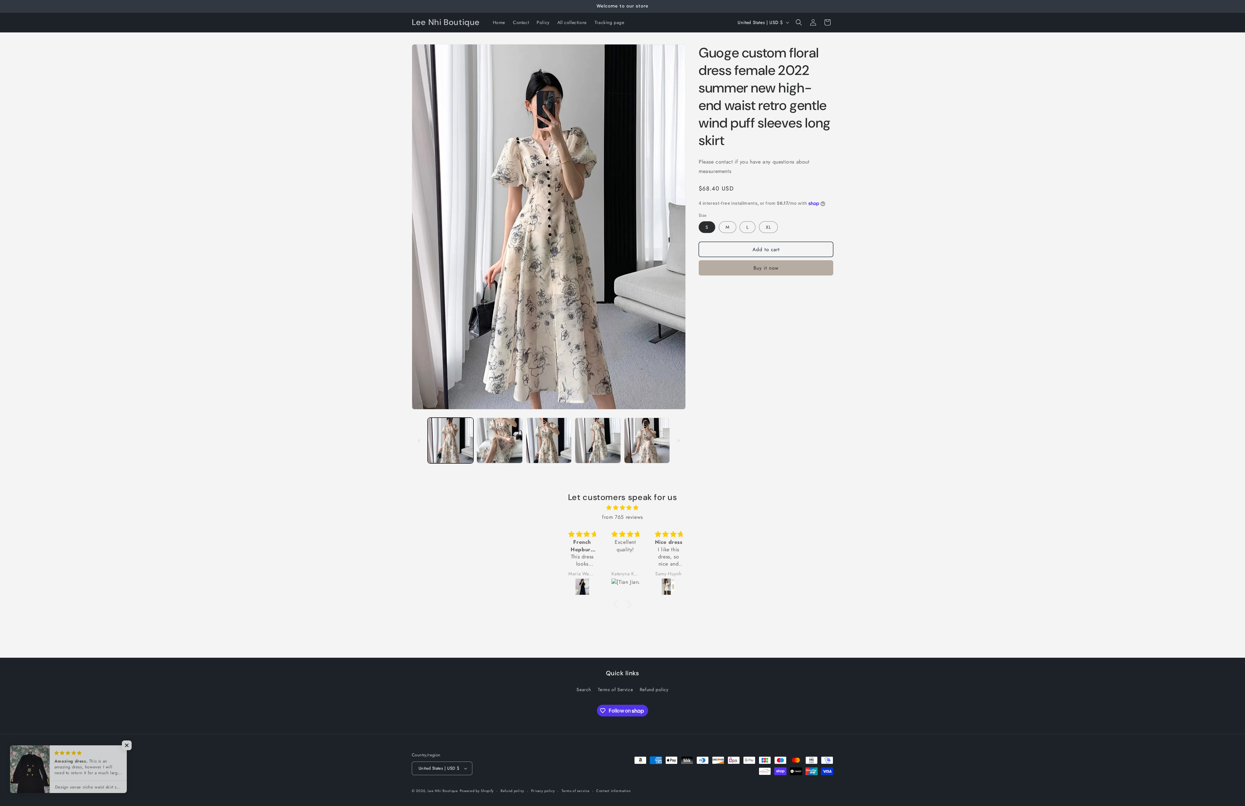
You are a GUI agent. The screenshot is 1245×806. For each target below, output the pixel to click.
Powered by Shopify (477, 791)
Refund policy (654, 689)
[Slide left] (419, 441)
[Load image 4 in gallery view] (598, 440)
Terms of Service (615, 689)
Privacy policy (543, 790)
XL (768, 227)
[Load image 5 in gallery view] (647, 440)
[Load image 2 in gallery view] (499, 440)
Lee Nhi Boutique (443, 791)
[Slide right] (678, 441)
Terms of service (575, 790)
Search (583, 689)
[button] (799, 22)
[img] (622, 508)
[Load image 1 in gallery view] (450, 440)
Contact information (613, 790)
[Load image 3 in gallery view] (549, 440)
